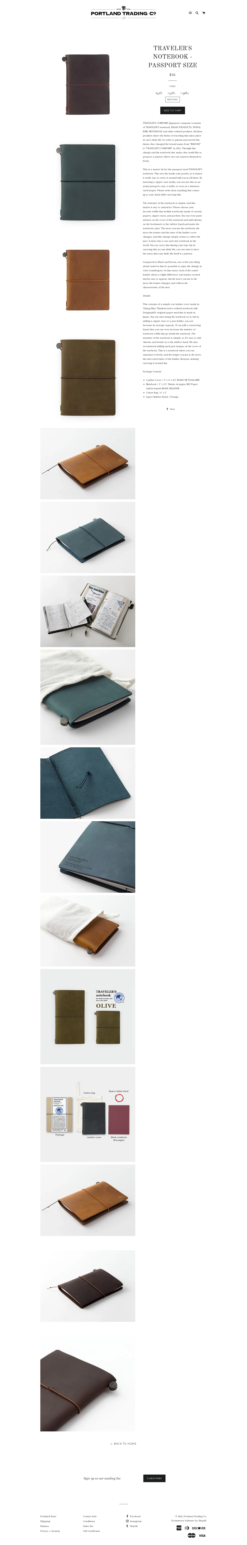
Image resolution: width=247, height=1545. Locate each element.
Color (173, 86)
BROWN (172, 99)
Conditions (89, 1521)
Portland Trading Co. (195, 1516)
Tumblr (133, 1526)
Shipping (45, 1521)
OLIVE (171, 93)
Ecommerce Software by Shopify (189, 1520)
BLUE (159, 93)
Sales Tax (88, 1526)
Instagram (135, 1521)
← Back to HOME (124, 1443)
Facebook (135, 1516)
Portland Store (48, 1516)
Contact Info (90, 1516)
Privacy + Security (50, 1531)
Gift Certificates (91, 1531)
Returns (44, 1526)
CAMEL (185, 93)
